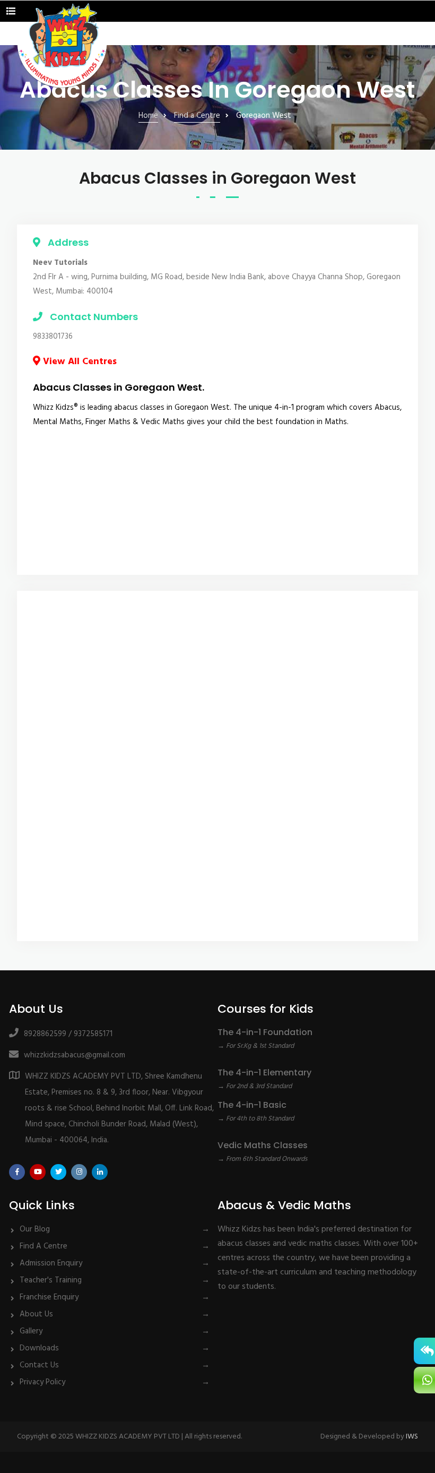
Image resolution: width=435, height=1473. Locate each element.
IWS (412, 1437)
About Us (36, 1314)
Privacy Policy (42, 1382)
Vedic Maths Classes (263, 1145)
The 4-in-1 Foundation (265, 1032)
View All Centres (78, 361)
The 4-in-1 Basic (252, 1105)
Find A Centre (43, 1246)
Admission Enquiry (51, 1263)
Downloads (39, 1348)
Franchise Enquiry (49, 1297)
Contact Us (39, 1365)
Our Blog (35, 1229)
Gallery (31, 1331)
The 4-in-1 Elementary (264, 1072)
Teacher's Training (51, 1280)
